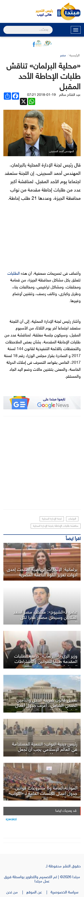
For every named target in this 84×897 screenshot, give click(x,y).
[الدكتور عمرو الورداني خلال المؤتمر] (42, 738)
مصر (63, 55)
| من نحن (16, 892)
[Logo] (42, 11)
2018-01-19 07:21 (41, 95)
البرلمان (72, 518)
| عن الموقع (38, 892)
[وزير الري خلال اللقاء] (42, 650)
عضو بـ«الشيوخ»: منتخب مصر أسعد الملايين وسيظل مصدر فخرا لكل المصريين (45, 618)
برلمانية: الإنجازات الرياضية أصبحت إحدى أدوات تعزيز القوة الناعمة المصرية (42, 572)
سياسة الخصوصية (66, 892)
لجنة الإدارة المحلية (52, 518)
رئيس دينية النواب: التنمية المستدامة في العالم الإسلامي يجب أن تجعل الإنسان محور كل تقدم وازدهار (44, 750)
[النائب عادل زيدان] (42, 606)
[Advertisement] (42, 463)
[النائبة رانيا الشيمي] (42, 562)
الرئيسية (74, 55)
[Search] (5, 27)
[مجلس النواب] (42, 694)
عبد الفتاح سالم (70, 95)
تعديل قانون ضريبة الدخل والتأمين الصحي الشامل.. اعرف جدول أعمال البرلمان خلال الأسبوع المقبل (46, 706)
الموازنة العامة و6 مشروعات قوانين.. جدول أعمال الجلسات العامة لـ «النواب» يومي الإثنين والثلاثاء (43, 794)
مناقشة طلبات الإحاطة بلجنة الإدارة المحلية (55, 526)
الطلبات (13, 273)
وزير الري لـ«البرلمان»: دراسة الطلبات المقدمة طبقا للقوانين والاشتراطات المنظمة (45, 662)
